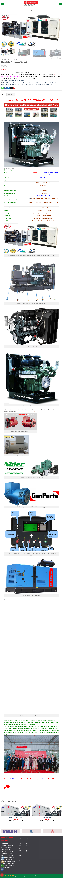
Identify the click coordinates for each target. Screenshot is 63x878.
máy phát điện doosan (36, 84)
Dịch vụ (20, 856)
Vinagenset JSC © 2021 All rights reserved (31, 876)
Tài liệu (26, 844)
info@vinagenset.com (6, 871)
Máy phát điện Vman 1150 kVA (16, 817)
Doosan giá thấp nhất (33, 82)
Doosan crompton (19, 82)
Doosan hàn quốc (41, 82)
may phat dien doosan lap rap (12, 84)
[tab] (4, 94)
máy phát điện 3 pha (28, 84)
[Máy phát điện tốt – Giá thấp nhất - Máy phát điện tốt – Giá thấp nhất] (31, 3)
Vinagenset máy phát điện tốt (46, 84)
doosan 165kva (12, 82)
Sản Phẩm (10, 59)
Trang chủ (3, 59)
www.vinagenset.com (6, 869)
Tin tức (26, 851)
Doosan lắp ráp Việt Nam (50, 82)
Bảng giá (27, 839)
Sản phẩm (16, 59)
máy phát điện (20, 84)
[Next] (58, 30)
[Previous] (4, 30)
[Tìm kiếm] (60, 4)
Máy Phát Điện (17, 80)
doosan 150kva (6, 82)
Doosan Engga (26, 82)
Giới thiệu (20, 844)
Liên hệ (26, 857)
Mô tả (3, 94)
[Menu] (2, 4)
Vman (29, 198)
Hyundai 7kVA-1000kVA (9, 80)
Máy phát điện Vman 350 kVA (47, 817)
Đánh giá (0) (11, 94)
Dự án (19, 861)
